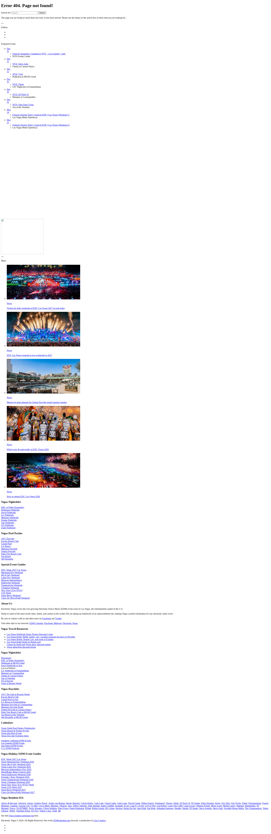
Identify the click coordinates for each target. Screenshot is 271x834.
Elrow (217, 803)
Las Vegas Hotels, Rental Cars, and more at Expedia (30, 639)
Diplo (176, 803)
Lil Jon (141, 806)
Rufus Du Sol (130, 808)
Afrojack (22, 803)
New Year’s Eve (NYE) (11, 590)
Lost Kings (162, 806)
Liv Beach (5, 546)
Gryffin (34, 806)
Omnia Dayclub (8, 551)
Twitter (58, 618)
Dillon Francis (147, 803)
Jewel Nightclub (8, 512)
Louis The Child (175, 806)
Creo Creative (99, 820)
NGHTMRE (22, 808)
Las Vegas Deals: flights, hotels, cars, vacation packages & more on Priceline (41, 637)
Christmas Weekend (10, 588)
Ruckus (119, 808)
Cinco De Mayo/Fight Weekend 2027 (18, 792)
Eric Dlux (225, 803)
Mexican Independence (11, 580)
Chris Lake (122, 803)
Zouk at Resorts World (11, 683)
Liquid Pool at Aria (9, 699)
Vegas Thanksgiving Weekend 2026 (17, 779)
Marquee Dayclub (9, 549)
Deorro (169, 803)
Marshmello (250, 806)
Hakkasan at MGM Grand (13, 663)
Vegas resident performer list (21, 815)
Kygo (126, 806)
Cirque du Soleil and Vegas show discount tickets (29, 644)
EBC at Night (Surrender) (12, 507)
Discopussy (6, 658)
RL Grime (109, 808)
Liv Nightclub (7, 515)
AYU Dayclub (7, 538)
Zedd (54, 811)
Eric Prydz (236, 803)
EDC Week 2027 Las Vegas (13, 570)
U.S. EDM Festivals (10, 748)
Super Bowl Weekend (11, 595)
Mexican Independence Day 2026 (16, 769)
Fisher (244, 803)
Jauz (70, 806)
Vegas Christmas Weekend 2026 (15, 782)
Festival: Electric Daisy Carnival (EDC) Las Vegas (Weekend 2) (41, 125)
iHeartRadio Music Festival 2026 (16, 772)
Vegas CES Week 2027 (11, 787)
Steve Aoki (218, 808)
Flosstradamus (254, 803)
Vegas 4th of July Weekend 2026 (15, 764)
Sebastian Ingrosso (165, 808)
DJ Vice (34, 811)
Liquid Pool (6, 544)
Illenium (54, 806)
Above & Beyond (9, 803)
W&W (12, 811)
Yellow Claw (45, 811)
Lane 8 (133, 806)
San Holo (151, 808)
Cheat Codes (110, 803)
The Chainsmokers (253, 808)
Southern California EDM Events (16, 740)
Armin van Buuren (56, 803)
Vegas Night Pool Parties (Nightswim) (18, 728)
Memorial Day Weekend (12, 572)
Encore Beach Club (10, 541)
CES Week (6, 593)
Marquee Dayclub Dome (12, 707)
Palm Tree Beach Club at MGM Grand (18, 712)
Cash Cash (98, 803)
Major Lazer (216, 806)
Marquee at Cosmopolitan (12, 673)
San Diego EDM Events (12, 746)
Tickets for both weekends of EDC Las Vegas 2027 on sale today (36, 308)
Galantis (14, 806)
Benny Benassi (73, 803)
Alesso (30, 803)
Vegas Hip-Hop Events (11, 733)
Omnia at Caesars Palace (12, 676)
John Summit (94, 806)
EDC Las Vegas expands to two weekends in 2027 (29, 355)
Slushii (185, 808)
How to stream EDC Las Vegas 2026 (23, 496)
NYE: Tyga (17, 74)
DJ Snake (195, 803)
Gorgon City (24, 806)
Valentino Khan (23, 811)
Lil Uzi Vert (150, 806)
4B (59, 811)
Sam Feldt (141, 808)
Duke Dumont (207, 803)
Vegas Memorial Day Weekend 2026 (17, 762)
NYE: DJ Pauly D (20, 94)
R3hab (88, 808)
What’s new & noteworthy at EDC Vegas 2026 (28, 449)
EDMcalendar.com (61, 820)
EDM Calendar (36, 623)
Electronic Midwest (53, 623)
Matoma (240, 806)
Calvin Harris (87, 803)
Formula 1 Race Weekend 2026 (15, 777)
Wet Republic (7, 559)
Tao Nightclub (7, 522)
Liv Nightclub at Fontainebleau (15, 670)
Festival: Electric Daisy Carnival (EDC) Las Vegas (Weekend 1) (41, 115)
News (9, 303)
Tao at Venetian (8, 678)
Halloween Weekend (10, 583)
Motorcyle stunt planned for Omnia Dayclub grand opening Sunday (37, 402)
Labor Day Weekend (10, 577)
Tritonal (4, 811)
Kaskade (119, 806)
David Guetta (134, 803)
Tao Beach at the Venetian (12, 715)
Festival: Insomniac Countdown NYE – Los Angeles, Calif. (39, 54)
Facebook (46, 618)
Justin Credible (107, 806)
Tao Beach (6, 556)
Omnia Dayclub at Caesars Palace (16, 709)
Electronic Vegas (70, 623)
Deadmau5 (160, 803)
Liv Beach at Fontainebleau (13, 702)
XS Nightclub (7, 525)
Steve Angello (205, 808)
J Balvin (63, 806)
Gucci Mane (44, 806)
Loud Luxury (189, 806)
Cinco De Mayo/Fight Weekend (15, 598)
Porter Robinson (76, 808)
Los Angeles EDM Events (13, 743)
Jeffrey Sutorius (80, 806)
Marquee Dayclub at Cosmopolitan (16, 704)
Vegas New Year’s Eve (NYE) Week (17, 785)
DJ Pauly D (185, 803)
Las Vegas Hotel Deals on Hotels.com (24, 642)
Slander (177, 808)
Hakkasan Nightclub (10, 510)
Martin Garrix (229, 806)
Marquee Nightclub (9, 517)
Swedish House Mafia (234, 808)
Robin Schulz (98, 808)
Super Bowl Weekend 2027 (13, 790)
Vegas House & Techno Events (15, 731)
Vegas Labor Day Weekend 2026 (16, 767)
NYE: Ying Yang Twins (23, 104)
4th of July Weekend (10, 575)
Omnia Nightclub (9, 520)
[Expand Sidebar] (2, 23)
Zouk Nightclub (8, 528)
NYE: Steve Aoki (20, 64)
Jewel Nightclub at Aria (11, 665)
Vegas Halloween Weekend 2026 (16, 774)
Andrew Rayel (40, 803)
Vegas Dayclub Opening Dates (15, 736)
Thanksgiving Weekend (11, 585)
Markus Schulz (203, 806)
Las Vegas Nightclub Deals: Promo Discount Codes (30, 634)
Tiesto (265, 808)
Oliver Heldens (50, 808)
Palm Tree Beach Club (11, 554)
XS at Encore (7, 681)
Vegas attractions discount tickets (21, 647)
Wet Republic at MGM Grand (14, 717)
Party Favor (63, 808)
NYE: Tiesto (18, 84)
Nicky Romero (35, 808)
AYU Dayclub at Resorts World (15, 694)
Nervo (12, 808)
